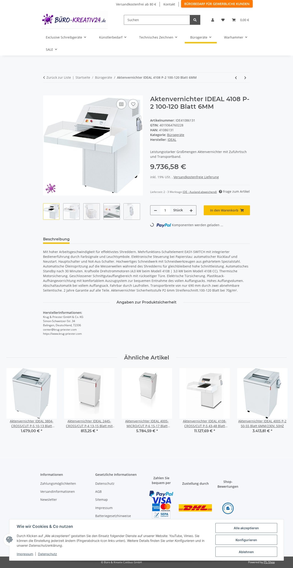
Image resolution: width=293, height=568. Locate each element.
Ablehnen (246, 552)
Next (279, 404)
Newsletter (48, 499)
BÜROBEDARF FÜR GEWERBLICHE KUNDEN (217, 4)
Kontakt (169, 4)
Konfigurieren (246, 540)
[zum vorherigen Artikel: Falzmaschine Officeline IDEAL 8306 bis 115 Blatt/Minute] (236, 78)
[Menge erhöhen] (191, 210)
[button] (213, 20)
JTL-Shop (269, 562)
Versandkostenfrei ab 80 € (136, 4)
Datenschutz (47, 554)
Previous (14, 404)
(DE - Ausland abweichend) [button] (200, 192)
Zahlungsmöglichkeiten (58, 483)
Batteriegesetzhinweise (113, 516)
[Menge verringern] (155, 210)
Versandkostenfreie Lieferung (196, 177)
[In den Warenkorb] (46, 92)
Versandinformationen (57, 491)
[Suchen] (195, 20)
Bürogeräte (175, 135)
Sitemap (101, 499)
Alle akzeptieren (246, 528)
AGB (98, 491)
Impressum (25, 554)
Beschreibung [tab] (56, 239)
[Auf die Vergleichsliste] (121, 104)
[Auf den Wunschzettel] (133, 104)
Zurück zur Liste (58, 77)
